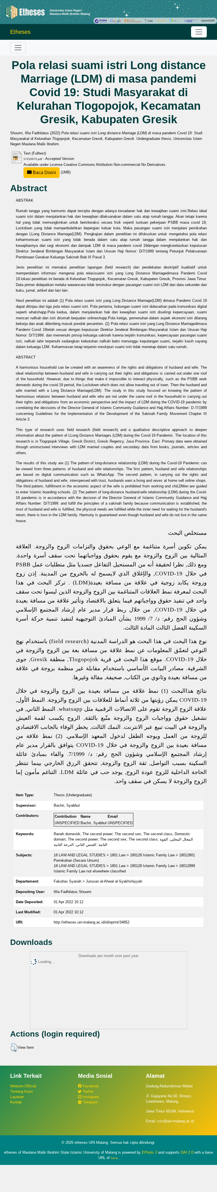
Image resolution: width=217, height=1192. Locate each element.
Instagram (90, 1097)
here (114, 1158)
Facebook (90, 1086)
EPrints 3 (149, 1152)
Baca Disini (44, 172)
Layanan (17, 1097)
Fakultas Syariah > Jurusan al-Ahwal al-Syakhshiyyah (98, 881)
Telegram (90, 1102)
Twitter (88, 1091)
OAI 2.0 (187, 1152)
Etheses (20, 32)
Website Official (23, 1086)
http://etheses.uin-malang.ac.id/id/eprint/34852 (91, 922)
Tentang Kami (21, 1091)
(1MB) (51, 172)
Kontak (16, 1102)
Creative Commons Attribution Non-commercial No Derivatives (114, 164)
